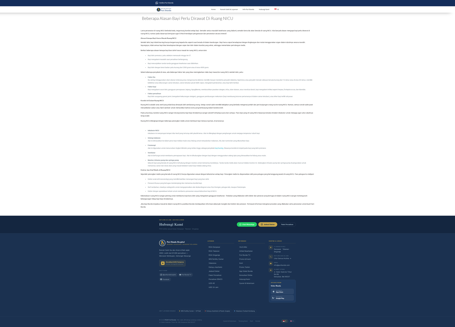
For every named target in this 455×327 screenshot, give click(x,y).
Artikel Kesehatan (245, 251)
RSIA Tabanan (213, 251)
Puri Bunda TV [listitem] (186, 275)
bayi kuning (219, 148)
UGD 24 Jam (212, 287)
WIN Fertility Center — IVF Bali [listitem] (191, 311)
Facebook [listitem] (166, 279)
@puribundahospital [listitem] (169, 275)
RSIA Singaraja (213, 255)
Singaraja (277, 252)
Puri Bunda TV (244, 255)
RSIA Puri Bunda (170, 320)
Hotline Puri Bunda (166, 3)
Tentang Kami (243, 321)
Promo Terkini (244, 267)
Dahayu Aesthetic (214, 267)
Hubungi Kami (264, 9)
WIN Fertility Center (215, 259)
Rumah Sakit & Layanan (229, 9)
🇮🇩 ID (284, 321)
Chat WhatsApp (248, 224)
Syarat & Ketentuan (246, 283)
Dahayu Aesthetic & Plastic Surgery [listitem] (218, 311)
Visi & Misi (242, 247)
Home (213, 9)
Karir (240, 263)
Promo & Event (244, 259)
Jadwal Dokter (269, 224)
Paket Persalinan (287, 224)
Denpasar (277, 249)
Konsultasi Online (245, 275)
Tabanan (286, 249)
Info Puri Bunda (248, 9)
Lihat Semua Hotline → (282, 258)
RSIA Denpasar (213, 247)
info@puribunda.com (282, 265)
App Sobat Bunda (245, 271)
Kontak (257, 321)
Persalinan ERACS (214, 279)
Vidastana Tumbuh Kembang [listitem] (245, 311)
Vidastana (211, 263)
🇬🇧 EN (292, 321)
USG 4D (211, 283)
